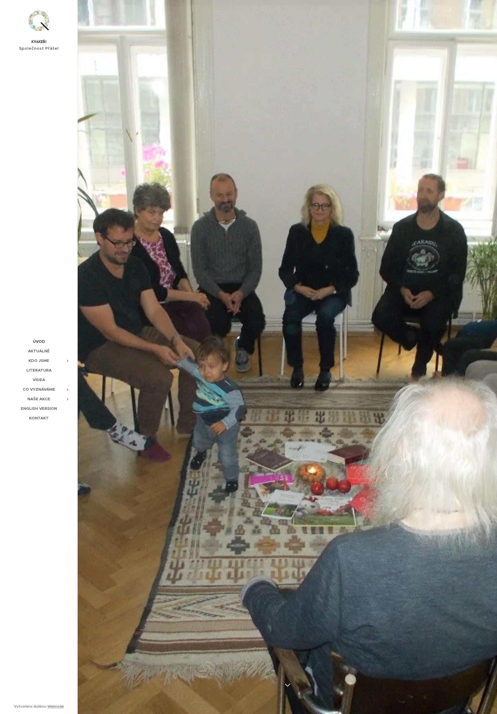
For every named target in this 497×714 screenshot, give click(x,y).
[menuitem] (39, 341)
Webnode (55, 706)
